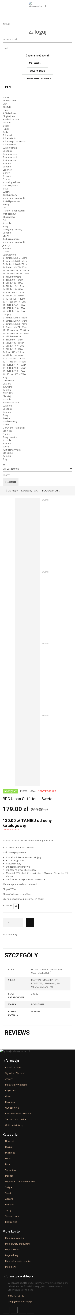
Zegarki (9, 1198)
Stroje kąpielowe (11, 182)
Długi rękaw (9, 116)
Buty (5, 377)
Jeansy (6, 172)
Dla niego (8, 430)
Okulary (7, 383)
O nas (8, 1096)
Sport (8, 1193)
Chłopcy (7, 314)
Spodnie (7, 163)
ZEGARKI (7, 386)
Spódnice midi (10, 157)
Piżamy (6, 179)
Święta (8, 1187)
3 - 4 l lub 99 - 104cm (13, 279)
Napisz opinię (10, 934)
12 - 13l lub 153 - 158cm (14, 308)
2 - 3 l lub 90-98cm (12, 276)
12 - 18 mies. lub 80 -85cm (16, 270)
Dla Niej (7, 396)
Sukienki (7, 135)
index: (23, 791)
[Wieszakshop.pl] (37, 9)
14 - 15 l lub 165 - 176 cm (15, 374)
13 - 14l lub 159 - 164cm (14, 311)
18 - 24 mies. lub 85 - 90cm (16, 273)
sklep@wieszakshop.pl (20, 1301)
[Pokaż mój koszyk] (37, 93)
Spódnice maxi (10, 160)
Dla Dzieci (8, 452)
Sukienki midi (10, 144)
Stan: (34, 791)
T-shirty (6, 434)
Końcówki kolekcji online (18, 1113)
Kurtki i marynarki (12, 449)
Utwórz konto (37, 71)
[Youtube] (22, 1310)
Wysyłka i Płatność (15, 1073)
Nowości (9, 100)
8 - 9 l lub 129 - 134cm (13, 295)
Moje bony (10, 1266)
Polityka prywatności (16, 1084)
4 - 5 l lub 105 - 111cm (13, 283)
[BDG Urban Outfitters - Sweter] (40, 534)
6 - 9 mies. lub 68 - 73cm (15, 264)
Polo (5, 220)
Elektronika (11, 1221)
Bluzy (5, 188)
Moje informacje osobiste (18, 1261)
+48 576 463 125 (16, 1295)
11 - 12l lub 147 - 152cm (14, 305)
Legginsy (7, 169)
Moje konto (11, 1231)
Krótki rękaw (9, 113)
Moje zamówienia (14, 1237)
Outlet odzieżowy (14, 1125)
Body (5, 132)
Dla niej (9, 1146)
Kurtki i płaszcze (11, 201)
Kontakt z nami (13, 1067)
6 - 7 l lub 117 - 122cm (13, 289)
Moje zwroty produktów (17, 1243)
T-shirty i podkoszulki (14, 210)
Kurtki (6, 424)
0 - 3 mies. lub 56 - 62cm (15, 257)
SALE (8, 393)
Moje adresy (11, 1255)
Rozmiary (10, 1102)
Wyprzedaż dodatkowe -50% (20, 1181)
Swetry (6, 191)
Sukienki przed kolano (14, 141)
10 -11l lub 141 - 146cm (14, 301)
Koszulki (7, 106)
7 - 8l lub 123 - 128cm (13, 292)
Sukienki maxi (10, 147)
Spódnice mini (10, 154)
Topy (5, 110)
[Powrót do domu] (3, 490)
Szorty (6, 204)
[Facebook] (6, 1310)
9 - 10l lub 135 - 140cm (14, 298)
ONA (5, 103)
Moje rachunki (12, 1249)
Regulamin (10, 1090)
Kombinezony (10, 194)
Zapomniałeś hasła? (37, 55)
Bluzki (6, 125)
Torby (8, 380)
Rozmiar (8, 905)
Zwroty (9, 1078)
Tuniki (6, 128)
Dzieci (6, 251)
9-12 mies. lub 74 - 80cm (15, 267)
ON (4, 207)
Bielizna (7, 176)
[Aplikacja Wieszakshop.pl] (37, 1051)
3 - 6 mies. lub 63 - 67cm (15, 261)
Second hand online (16, 1119)
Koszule (7, 122)
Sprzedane (11, 1170)
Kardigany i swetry (12, 229)
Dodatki (7, 389)
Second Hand (12, 1216)
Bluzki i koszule (11, 119)
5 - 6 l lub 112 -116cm (13, 286)
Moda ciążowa (10, 185)
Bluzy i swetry (10, 437)
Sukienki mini (10, 138)
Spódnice (8, 150)
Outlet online (12, 1107)
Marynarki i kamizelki (14, 198)
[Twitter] (14, 1310)
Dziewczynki (9, 254)
